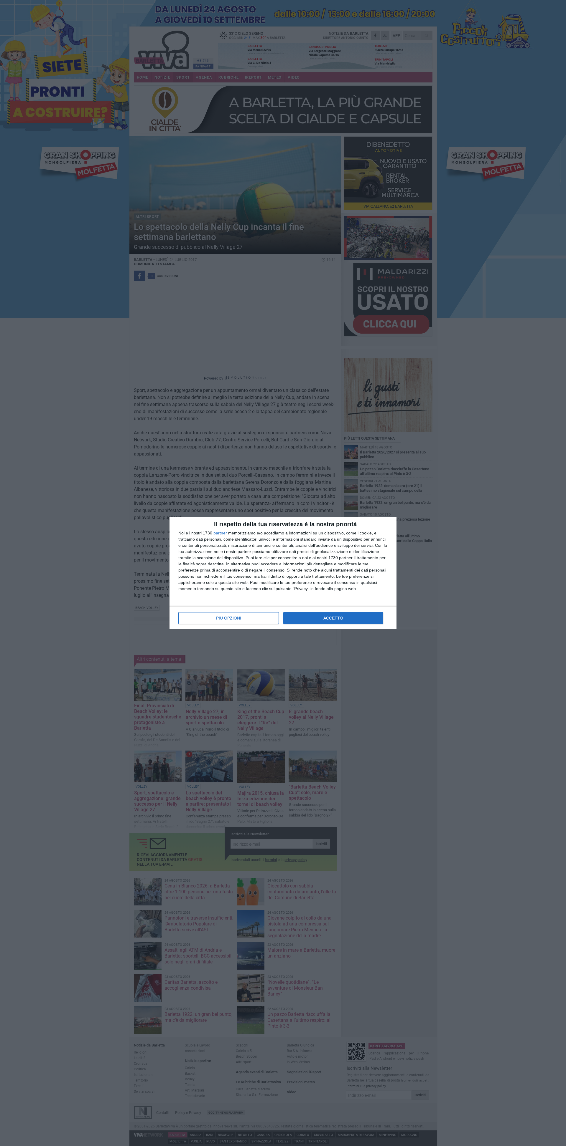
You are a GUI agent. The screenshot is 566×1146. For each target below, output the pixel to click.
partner (220, 533)
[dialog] (283, 573)
